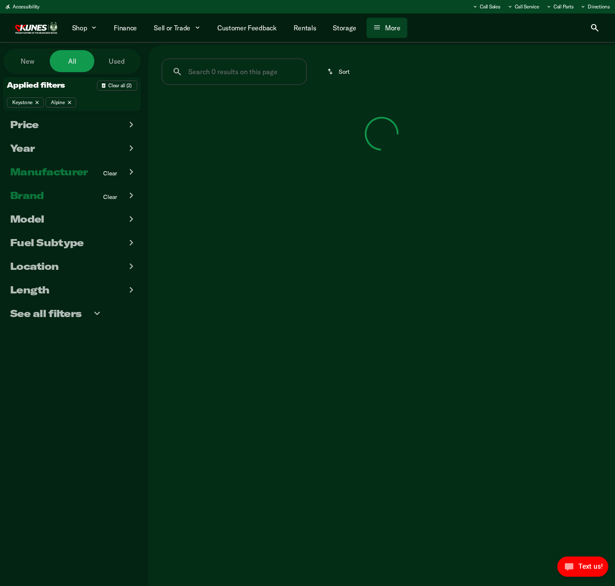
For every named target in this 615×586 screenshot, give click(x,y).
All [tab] (72, 61)
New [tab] (28, 61)
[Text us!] (583, 568)
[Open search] (595, 28)
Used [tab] (117, 61)
